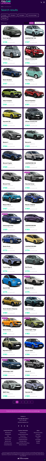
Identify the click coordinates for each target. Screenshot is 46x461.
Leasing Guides (8, 434)
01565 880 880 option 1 (23, 418)
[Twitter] (21, 426)
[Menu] (44, 2)
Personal (26, 23)
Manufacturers (8, 432)
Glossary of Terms (8, 437)
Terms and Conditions (23, 437)
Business (31, 23)
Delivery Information (23, 444)
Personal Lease (8, 439)
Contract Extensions (8, 444)
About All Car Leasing (38, 432)
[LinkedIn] (27, 426)
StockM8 (38, 441)
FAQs (8, 436)
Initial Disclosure (23, 432)
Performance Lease (8, 443)
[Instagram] (24, 426)
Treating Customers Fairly (23, 434)
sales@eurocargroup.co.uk (23, 422)
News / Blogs (38, 436)
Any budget (21, 15)
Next (32, 402)
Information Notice (23, 441)
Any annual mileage (32, 15)
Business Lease (8, 441)
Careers (38, 437)
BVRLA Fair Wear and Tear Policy (23, 443)
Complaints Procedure (23, 439)
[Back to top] (44, 459)
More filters (4, 18)
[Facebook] (18, 426)
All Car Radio (38, 439)
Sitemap (38, 443)
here (38, 411)
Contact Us (38, 434)
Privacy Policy (23, 436)
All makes (4, 15)
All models (13, 15)
